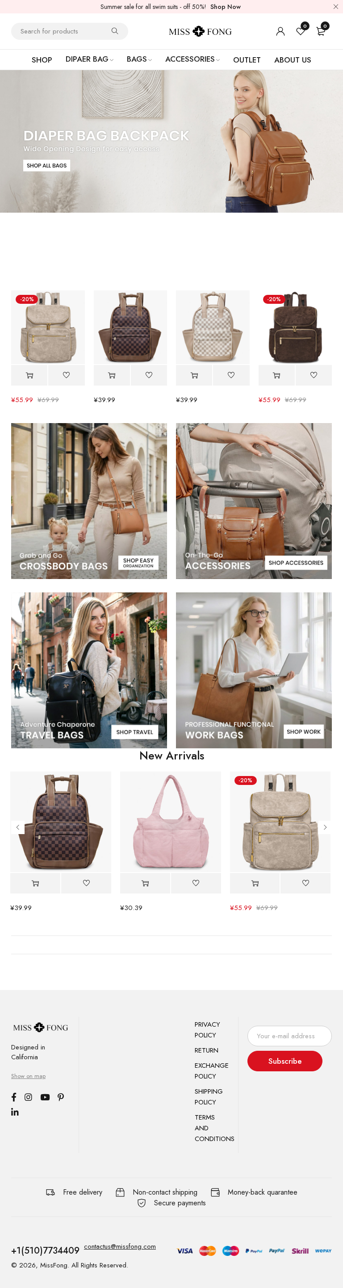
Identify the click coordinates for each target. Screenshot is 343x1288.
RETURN (206, 1050)
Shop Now (225, 6)
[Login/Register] (280, 31)
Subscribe (285, 1061)
